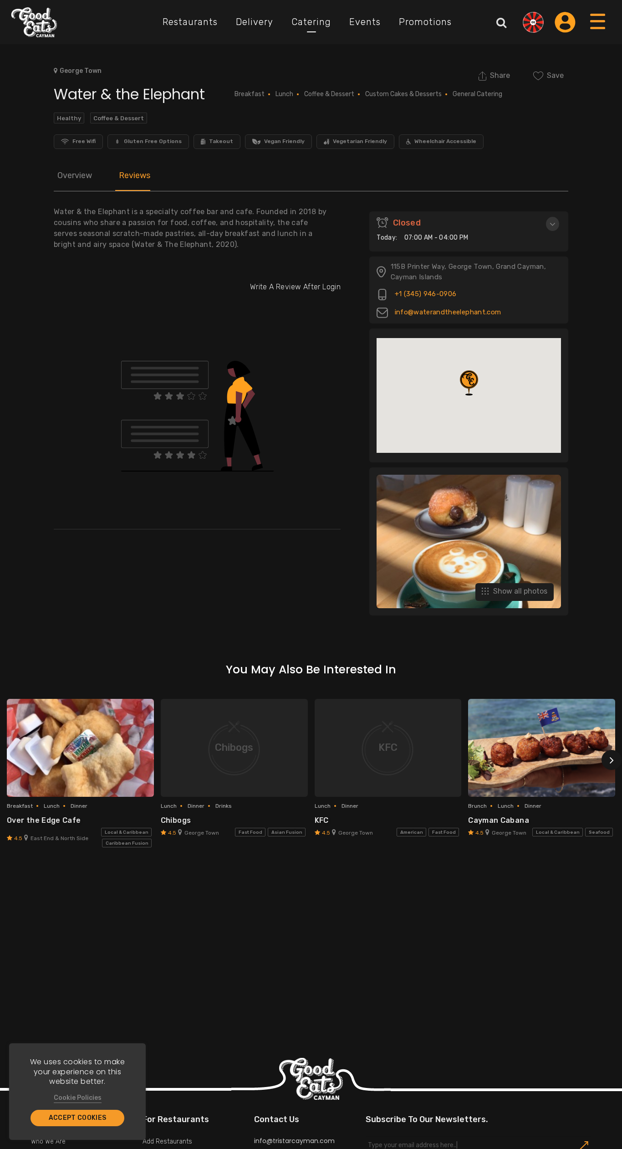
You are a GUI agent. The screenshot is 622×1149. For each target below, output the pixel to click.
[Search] (501, 22)
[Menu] (598, 30)
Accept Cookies (78, 1118)
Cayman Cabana (498, 820)
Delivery (254, 21)
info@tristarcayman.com (294, 1140)
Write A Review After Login (295, 286)
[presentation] (612, 760)
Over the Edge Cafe (44, 820)
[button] (469, 382)
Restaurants (190, 21)
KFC (322, 820)
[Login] (565, 22)
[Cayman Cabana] (541, 748)
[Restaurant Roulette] (533, 22)
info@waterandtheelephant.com (447, 312)
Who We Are (48, 1141)
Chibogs (176, 820)
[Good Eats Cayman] (34, 22)
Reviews (134, 175)
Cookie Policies (78, 1098)
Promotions (425, 21)
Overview (74, 175)
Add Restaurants (167, 1141)
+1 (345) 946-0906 (424, 294)
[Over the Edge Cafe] (80, 748)
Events (365, 21)
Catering (311, 21)
